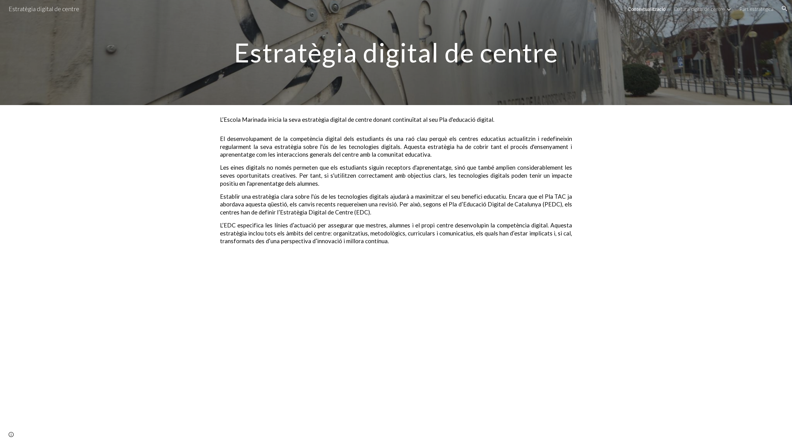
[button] (784, 8)
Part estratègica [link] (756, 9)
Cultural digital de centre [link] (699, 9)
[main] (396, 52)
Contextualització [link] (647, 9)
